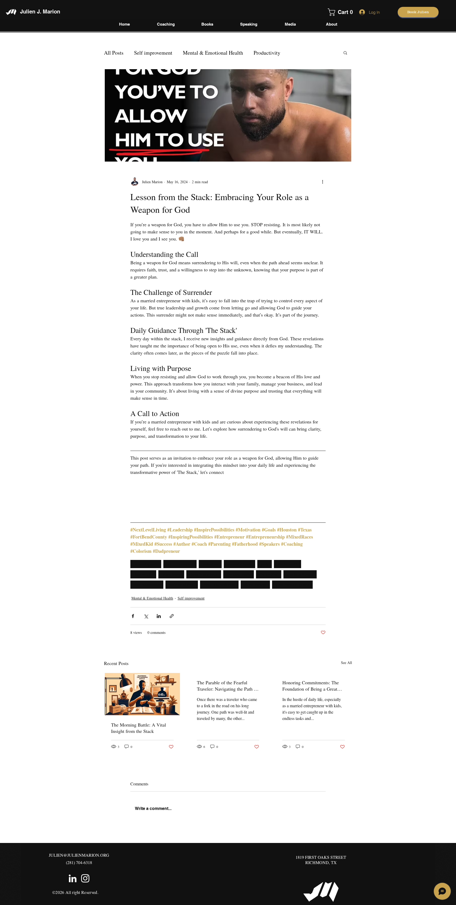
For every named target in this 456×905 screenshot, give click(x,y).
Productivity (267, 52)
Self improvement (153, 52)
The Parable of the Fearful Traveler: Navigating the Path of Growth (227, 685)
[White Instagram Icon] (85, 878)
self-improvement (180, 564)
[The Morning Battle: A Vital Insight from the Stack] (142, 694)
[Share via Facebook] (132, 616)
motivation (210, 564)
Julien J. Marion (40, 11)
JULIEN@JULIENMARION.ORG (79, 855)
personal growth (146, 564)
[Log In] (360, 12)
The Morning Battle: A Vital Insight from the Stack (138, 728)
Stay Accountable (147, 584)
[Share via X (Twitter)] (145, 616)
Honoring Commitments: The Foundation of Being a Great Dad (310, 685)
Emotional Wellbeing (219, 584)
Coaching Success (300, 574)
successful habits (239, 564)
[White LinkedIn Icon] (72, 878)
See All (346, 662)
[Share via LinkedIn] (158, 616)
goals (264, 564)
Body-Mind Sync (181, 584)
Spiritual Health (238, 574)
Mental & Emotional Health (213, 52)
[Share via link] (171, 616)
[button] (335, 12)
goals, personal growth (292, 584)
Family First (268, 574)
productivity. (171, 574)
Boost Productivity (204, 574)
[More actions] (322, 181)
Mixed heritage (255, 584)
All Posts (114, 52)
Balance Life (143, 574)
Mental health (287, 564)
